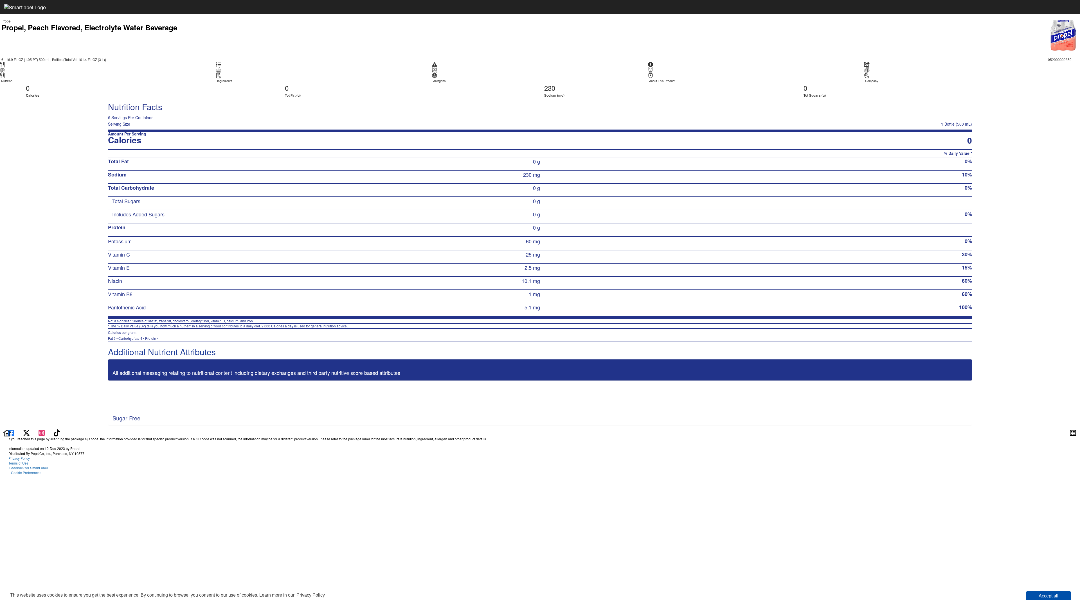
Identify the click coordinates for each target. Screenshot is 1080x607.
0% (968, 161)
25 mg (533, 254)
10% (967, 174)
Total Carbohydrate (131, 187)
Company (871, 81)
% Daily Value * (958, 153)
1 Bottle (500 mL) (956, 124)
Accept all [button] (1048, 596)
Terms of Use (19, 463)
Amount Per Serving (127, 134)
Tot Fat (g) (293, 95)
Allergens (439, 81)
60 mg (533, 241)
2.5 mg (532, 267)
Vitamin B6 (120, 293)
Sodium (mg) (554, 95)
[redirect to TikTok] (57, 432)
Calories (32, 95)
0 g (536, 161)
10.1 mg (531, 280)
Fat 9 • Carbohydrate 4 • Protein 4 (133, 335)
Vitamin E (119, 267)
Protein (116, 227)
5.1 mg (532, 307)
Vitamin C (119, 254)
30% (967, 254)
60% (967, 280)
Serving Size (119, 124)
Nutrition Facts (135, 106)
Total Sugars (126, 200)
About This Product (662, 81)
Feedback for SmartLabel (28, 467)
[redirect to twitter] (26, 432)
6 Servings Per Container (130, 117)
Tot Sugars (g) (815, 95)
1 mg (534, 293)
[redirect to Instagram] (42, 432)
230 (549, 88)
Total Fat (118, 161)
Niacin (115, 280)
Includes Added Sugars (138, 214)
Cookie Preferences (26, 472)
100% (965, 307)
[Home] (7, 432)
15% (967, 267)
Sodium (117, 174)
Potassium (120, 241)
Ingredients (224, 81)
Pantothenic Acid (127, 307)
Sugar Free (126, 418)
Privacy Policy (310, 595)
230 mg (531, 174)
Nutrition (6, 81)
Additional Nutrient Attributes (162, 351)
